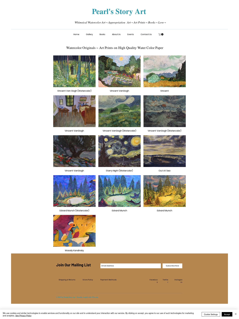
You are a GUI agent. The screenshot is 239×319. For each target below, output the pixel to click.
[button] (89, 34)
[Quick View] (74, 71)
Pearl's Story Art (119, 11)
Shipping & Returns (67, 280)
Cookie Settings (211, 314)
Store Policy (88, 280)
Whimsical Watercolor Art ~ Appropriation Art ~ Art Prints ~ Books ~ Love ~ (119, 22)
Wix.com (95, 297)
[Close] (235, 314)
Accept (227, 314)
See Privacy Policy (23, 315)
